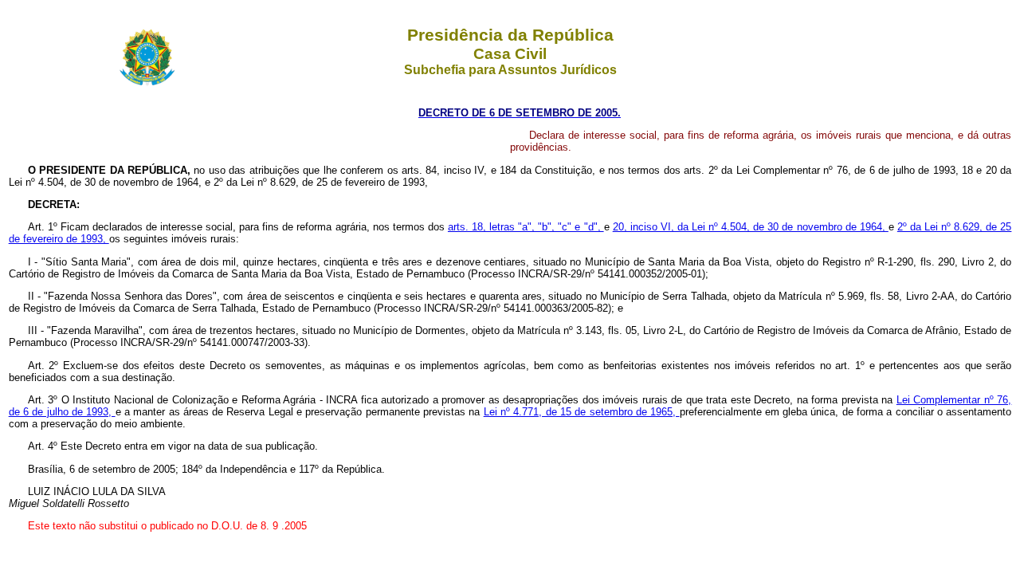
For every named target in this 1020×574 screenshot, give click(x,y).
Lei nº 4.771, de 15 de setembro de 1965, (582, 412)
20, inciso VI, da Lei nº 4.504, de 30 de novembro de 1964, (751, 227)
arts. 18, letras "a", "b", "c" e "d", (526, 227)
